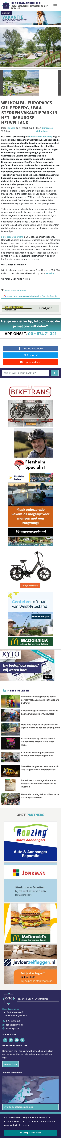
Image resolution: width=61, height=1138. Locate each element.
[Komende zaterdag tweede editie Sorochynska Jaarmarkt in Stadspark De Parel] (10, 701)
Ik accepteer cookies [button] (30, 1133)
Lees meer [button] (24, 1125)
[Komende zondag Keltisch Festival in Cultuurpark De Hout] (10, 799)
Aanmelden (10, 1064)
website (49, 273)
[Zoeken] (55, 373)
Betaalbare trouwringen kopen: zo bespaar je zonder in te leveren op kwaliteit (38, 783)
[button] (1, 83)
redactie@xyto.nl (14, 1024)
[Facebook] (5, 1040)
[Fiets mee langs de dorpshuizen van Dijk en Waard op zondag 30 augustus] (10, 729)
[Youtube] (17, 1040)
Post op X (32, 355)
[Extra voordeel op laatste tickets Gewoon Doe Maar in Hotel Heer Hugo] (10, 743)
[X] (11, 1040)
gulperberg (9, 290)
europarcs (21, 290)
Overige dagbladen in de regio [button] (18, 1107)
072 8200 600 (13, 1021)
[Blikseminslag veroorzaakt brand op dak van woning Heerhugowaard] (10, 715)
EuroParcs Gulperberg (40, 136)
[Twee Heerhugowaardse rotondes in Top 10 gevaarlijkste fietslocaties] (10, 771)
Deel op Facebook (33, 348)
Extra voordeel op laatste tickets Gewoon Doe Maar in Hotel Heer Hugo (38, 741)
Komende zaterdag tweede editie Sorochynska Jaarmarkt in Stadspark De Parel (40, 699)
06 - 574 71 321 (42, 333)
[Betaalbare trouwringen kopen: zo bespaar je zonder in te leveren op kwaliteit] (10, 785)
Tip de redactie (32, 362)
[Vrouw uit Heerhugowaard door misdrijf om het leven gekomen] (10, 757)
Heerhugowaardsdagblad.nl (26, 3)
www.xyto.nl (12, 1028)
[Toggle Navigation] (55, 5)
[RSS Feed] (23, 1040)
